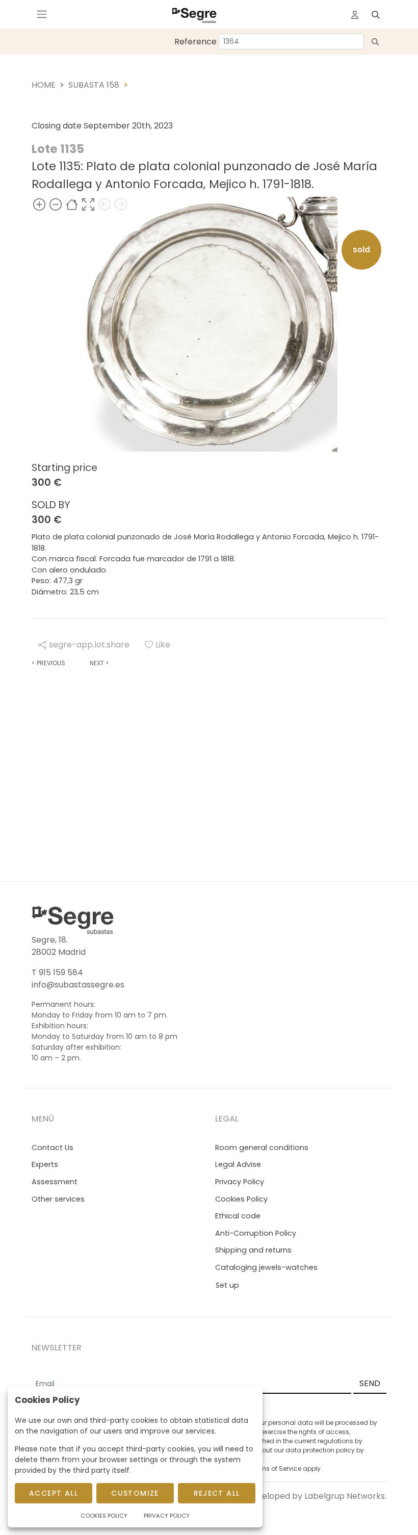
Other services (58, 1199)
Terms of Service (275, 1468)
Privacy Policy (239, 1182)
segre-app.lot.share (89, 645)
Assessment (54, 1182)
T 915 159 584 (57, 972)
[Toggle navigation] (42, 14)
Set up (227, 1285)
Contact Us (52, 1147)
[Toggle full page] (88, 204)
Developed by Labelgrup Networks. (316, 1496)
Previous (48, 663)
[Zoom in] (39, 204)
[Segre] (194, 14)
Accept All (53, 1493)
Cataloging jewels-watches (266, 1267)
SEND (369, 1383)
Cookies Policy (241, 1199)
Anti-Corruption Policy (255, 1233)
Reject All (217, 1493)
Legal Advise (238, 1164)
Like (162, 645)
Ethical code (237, 1216)
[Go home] (72, 204)
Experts (45, 1164)
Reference (195, 41)
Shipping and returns (253, 1250)
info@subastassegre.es (78, 985)
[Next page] (121, 204)
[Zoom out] (55, 204)
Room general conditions (261, 1147)
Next (99, 663)
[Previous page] (104, 204)
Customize (135, 1493)
